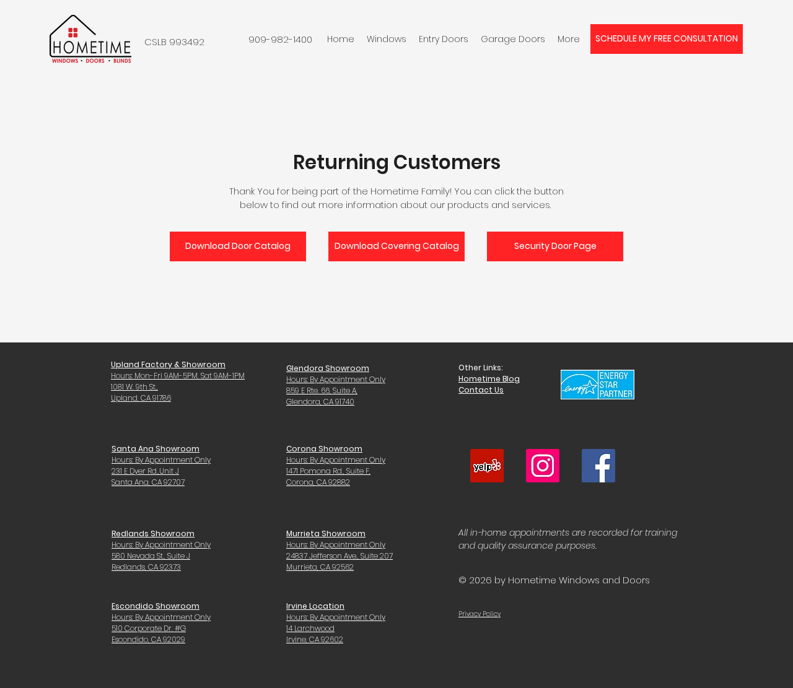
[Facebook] (598, 465)
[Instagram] (542, 465)
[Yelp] (487, 465)
